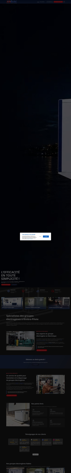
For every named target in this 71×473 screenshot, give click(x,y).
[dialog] (35, 236)
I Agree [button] (45, 236)
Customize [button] (40, 236)
